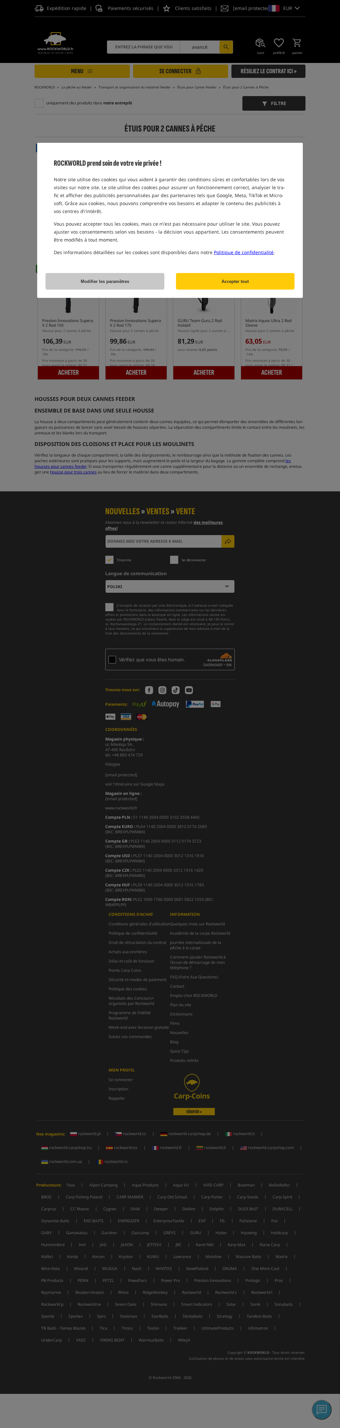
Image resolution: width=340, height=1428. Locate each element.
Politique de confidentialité (244, 252)
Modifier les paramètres (105, 281)
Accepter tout (235, 281)
